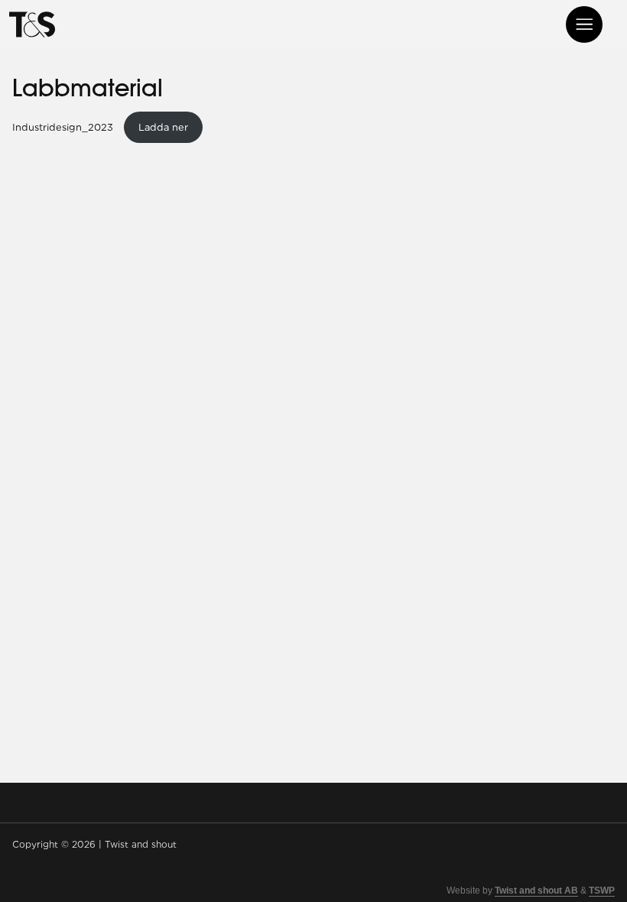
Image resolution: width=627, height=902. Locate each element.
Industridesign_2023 (64, 127)
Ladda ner (163, 127)
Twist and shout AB (536, 890)
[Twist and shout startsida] (32, 24)
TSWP (602, 890)
